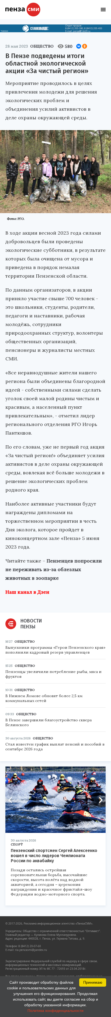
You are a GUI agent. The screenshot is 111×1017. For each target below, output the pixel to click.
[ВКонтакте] (78, 46)
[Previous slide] (12, 800)
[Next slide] (99, 800)
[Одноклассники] (84, 46)
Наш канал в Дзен (27, 592)
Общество (42, 46)
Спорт (17, 844)
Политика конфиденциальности (55, 1010)
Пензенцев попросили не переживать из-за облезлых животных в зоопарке (53, 569)
